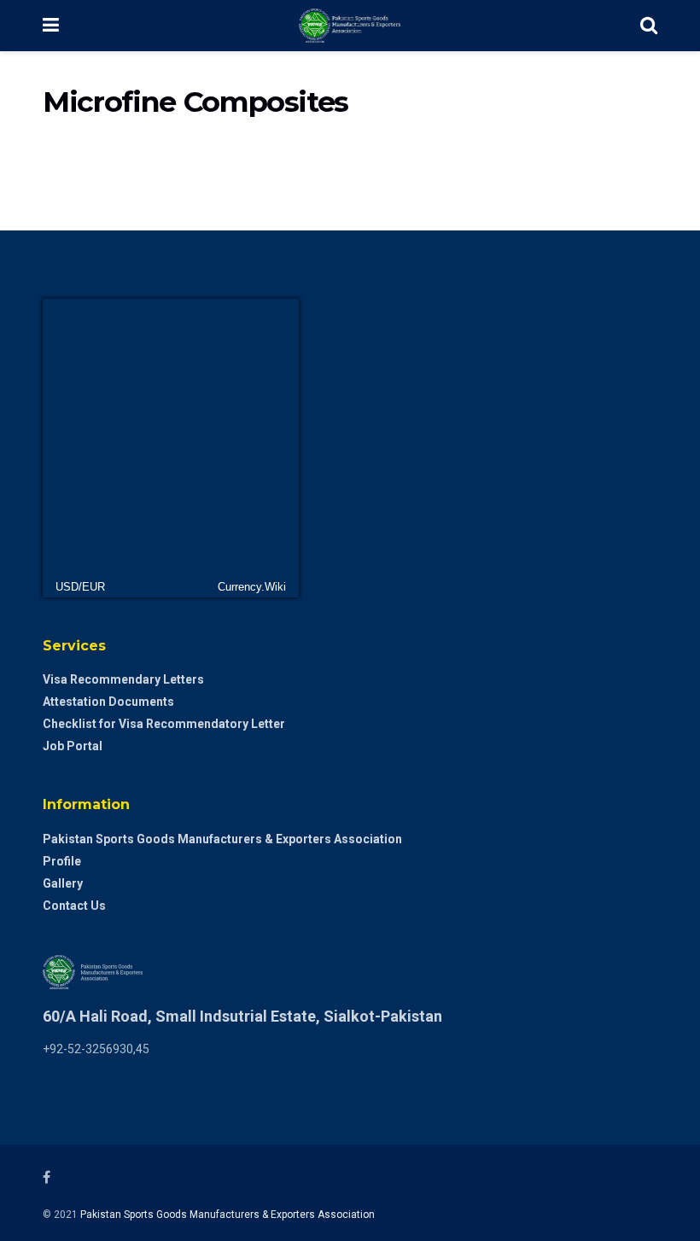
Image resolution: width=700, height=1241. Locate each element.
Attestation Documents (108, 701)
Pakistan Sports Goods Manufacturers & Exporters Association (222, 839)
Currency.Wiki (252, 586)
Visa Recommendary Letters (123, 679)
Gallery (63, 883)
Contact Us (74, 905)
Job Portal (72, 746)
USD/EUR (80, 586)
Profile (62, 861)
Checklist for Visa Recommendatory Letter (164, 724)
